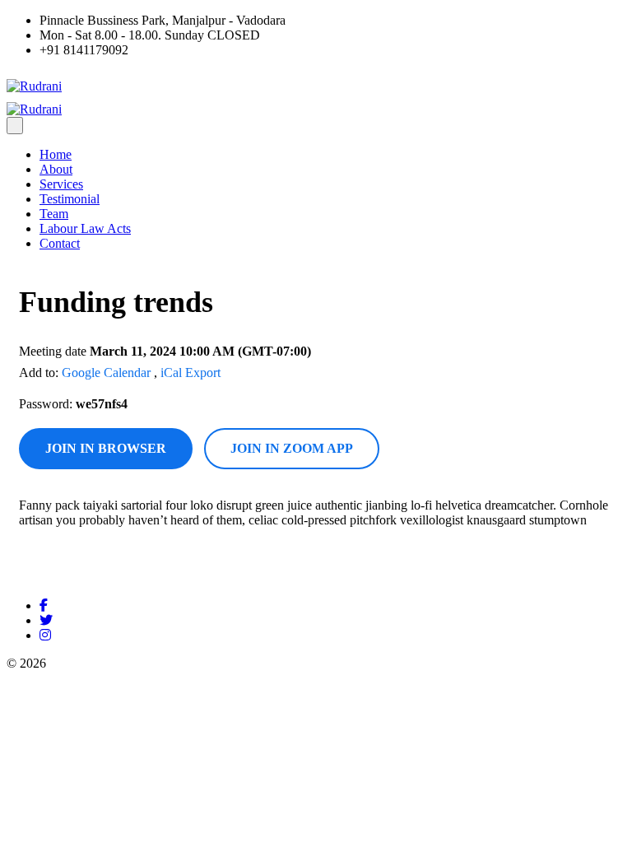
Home (56, 154)
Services (61, 184)
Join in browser (105, 448)
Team (54, 214)
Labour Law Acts (85, 228)
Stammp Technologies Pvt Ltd (307, 663)
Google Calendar (106, 373)
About (56, 169)
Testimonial (70, 199)
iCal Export (190, 373)
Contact (60, 243)
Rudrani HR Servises (104, 663)
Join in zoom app (291, 448)
